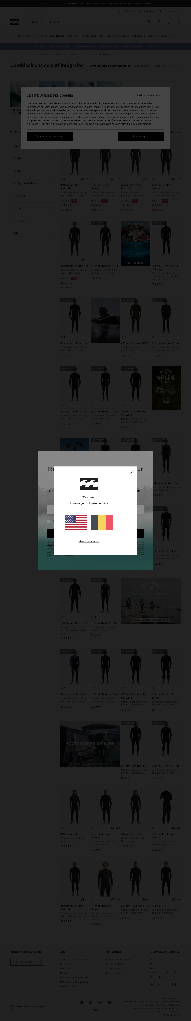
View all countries (89, 541)
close (132, 472)
